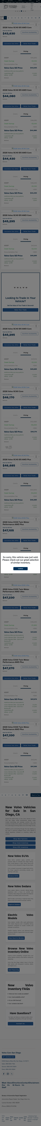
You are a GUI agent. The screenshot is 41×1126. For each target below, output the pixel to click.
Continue (20, 568)
